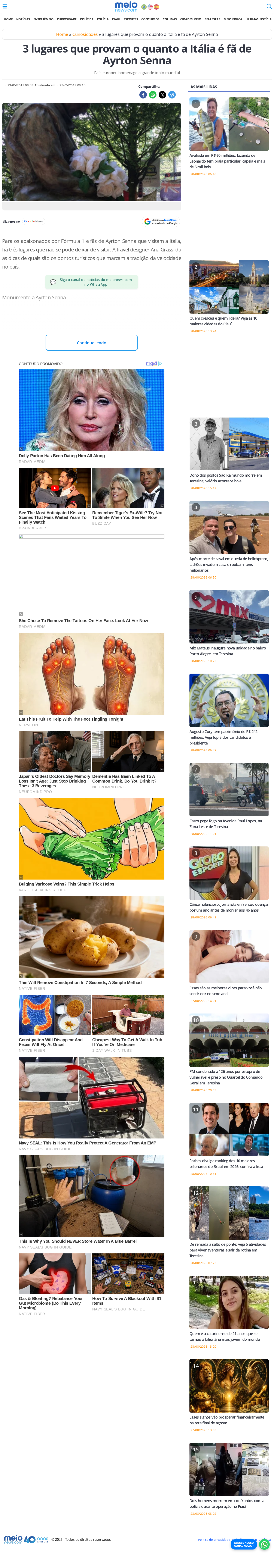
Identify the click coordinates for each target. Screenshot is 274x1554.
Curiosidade (67, 19)
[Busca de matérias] (269, 7)
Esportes (131, 19)
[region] (229, 221)
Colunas (170, 19)
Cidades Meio (190, 19)
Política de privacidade (214, 1540)
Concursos (150, 19)
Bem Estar (212, 19)
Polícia (103, 19)
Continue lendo (91, 343)
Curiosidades (85, 34)
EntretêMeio (43, 19)
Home (8, 19)
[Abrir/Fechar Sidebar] (4, 6)
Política (86, 19)
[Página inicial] (126, 6)
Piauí (116, 19)
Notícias (23, 19)
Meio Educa (233, 19)
